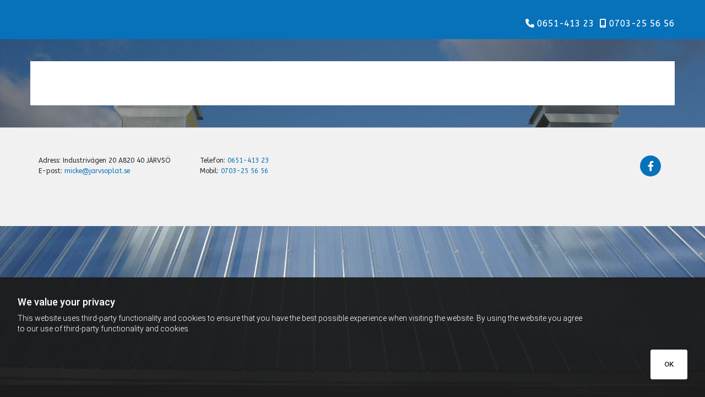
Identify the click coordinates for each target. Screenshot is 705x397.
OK (669, 364)
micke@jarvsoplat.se (97, 171)
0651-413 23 (565, 23)
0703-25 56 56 (642, 23)
